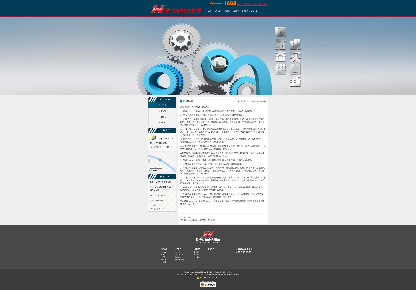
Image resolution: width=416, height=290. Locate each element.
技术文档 (263, 101)
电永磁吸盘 (178, 257)
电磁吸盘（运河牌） (181, 259)
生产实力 (164, 254)
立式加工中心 (179, 254)
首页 (209, 11)
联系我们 (245, 11)
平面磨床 (177, 252)
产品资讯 (196, 257)
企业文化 (164, 259)
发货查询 (254, 11)
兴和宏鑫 (217, 11)
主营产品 (164, 257)
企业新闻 (196, 254)
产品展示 (227, 11)
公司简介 (164, 252)
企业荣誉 (164, 262)
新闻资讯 (236, 11)
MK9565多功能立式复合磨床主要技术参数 (201, 220)
